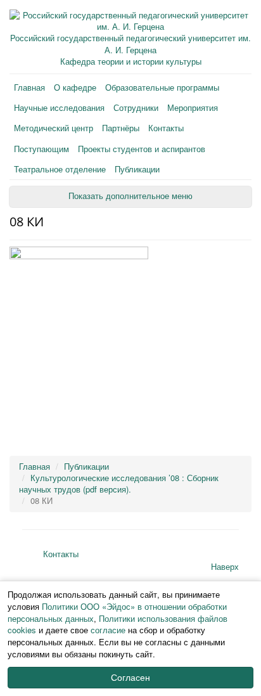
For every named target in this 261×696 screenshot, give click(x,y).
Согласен (130, 678)
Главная (29, 87)
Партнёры (120, 128)
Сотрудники (135, 107)
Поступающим (41, 149)
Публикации (137, 169)
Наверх (225, 566)
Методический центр (53, 128)
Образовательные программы (162, 87)
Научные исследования (59, 107)
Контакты (166, 128)
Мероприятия (192, 107)
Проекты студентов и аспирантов (141, 149)
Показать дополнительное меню (130, 196)
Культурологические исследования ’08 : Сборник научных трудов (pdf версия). (119, 483)
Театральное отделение (60, 169)
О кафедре (75, 87)
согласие (108, 630)
